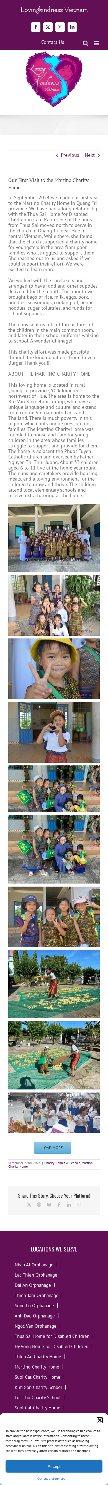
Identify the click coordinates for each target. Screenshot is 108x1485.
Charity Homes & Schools (62, 1163)
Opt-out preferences (51, 1478)
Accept (54, 1466)
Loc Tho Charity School (38, 1397)
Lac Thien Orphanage (36, 1274)
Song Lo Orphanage (34, 1305)
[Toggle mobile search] (85, 43)
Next (90, 155)
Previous (70, 155)
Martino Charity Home (37, 1366)
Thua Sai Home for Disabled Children (52, 1336)
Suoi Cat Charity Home (37, 1377)
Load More (52, 1147)
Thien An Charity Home (38, 1356)
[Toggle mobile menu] (97, 43)
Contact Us (52, 42)
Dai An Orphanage (33, 1285)
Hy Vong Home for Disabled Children (51, 1346)
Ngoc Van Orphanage (35, 1326)
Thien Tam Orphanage (36, 1295)
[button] (99, 1420)
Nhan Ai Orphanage (34, 1264)
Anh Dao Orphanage (35, 1315)
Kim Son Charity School (38, 1387)
